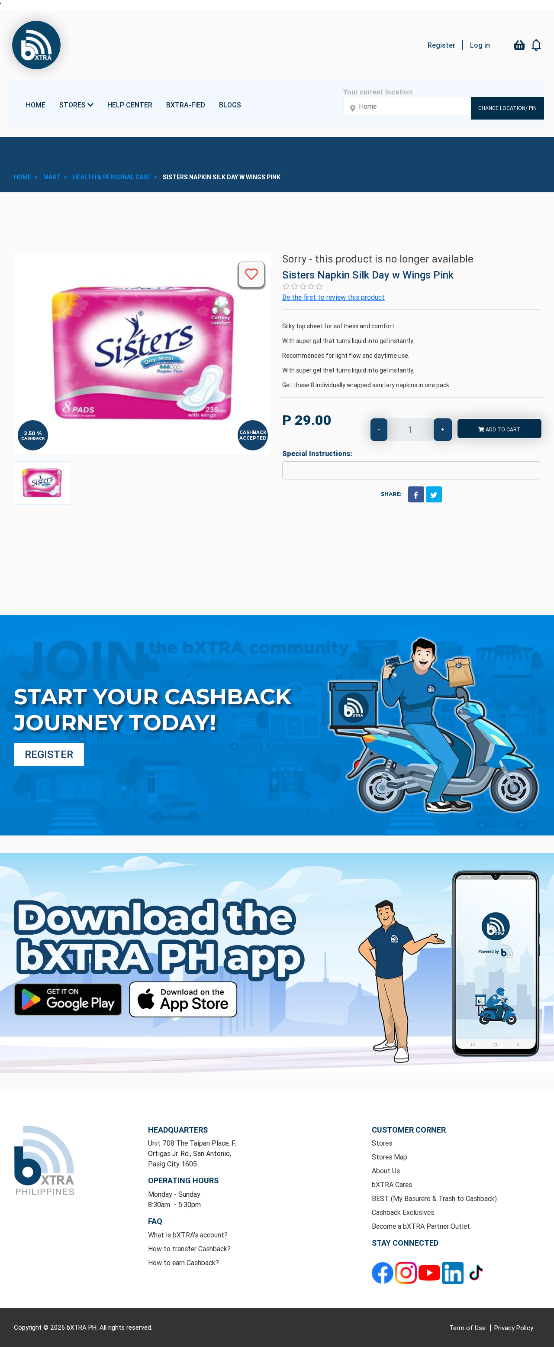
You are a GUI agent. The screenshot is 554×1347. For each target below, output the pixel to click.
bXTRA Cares (392, 1184)
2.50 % (33, 433)
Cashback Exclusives (403, 1212)
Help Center (129, 104)
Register (441, 45)
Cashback (33, 438)
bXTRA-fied (185, 104)
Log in (480, 45)
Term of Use (468, 1328)
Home (35, 104)
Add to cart (502, 429)
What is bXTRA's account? (188, 1234)
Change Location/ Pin (507, 108)
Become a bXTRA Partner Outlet (421, 1226)
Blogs (230, 104)
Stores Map (389, 1157)
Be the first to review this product (333, 297)
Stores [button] (73, 104)
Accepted (253, 438)
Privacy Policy (513, 1328)
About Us (386, 1170)
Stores (382, 1143)
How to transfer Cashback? (189, 1248)
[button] (536, 45)
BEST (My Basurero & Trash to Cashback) (434, 1198)
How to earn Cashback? (183, 1262)
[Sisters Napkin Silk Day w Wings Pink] (42, 483)
